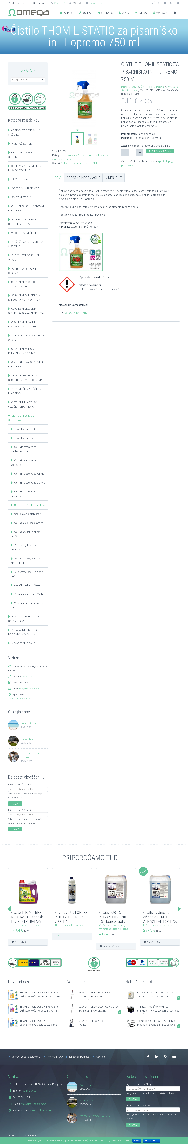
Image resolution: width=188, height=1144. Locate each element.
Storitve (86, 12)
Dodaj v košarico (161, 150)
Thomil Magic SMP (24, 438)
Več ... (58, 936)
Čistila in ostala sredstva (74, 163)
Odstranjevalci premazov (27, 513)
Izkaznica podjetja (79, 1056)
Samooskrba (27, 739)
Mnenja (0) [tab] (113, 178)
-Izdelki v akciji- (21, 179)
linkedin (165, 3)
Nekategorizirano (23, 643)
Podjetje (67, 12)
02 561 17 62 (59, 3)
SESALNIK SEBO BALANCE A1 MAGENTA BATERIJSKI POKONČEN (95, 996)
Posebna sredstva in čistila (28, 594)
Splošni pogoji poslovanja (25, 1056)
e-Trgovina (107, 12)
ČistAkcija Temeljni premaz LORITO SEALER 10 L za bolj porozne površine (157, 996)
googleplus (171, 3)
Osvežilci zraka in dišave (27, 585)
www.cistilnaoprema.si (19, 698)
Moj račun (161, 12)
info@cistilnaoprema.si (98, 3)
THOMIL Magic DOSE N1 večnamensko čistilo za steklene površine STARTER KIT (38, 1024)
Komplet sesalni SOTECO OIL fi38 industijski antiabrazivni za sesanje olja (156, 1024)
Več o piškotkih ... (151, 1141)
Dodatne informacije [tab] (83, 178)
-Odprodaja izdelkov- (25, 188)
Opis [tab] (57, 178)
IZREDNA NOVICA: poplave (30, 755)
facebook (158, 3)
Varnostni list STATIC (76, 312)
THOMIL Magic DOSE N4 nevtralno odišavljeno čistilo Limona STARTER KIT (40, 996)
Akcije (125, 12)
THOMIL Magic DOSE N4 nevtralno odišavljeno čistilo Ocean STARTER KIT (39, 1010)
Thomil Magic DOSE (25, 429)
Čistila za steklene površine (28, 522)
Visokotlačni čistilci (25, 232)
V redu (136, 1141)
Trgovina (134, 86)
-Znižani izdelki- (21, 197)
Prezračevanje (21, 143)
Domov (125, 86)
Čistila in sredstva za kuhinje (29, 473)
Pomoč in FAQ (55, 1056)
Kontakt (142, 12)
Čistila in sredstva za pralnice (29, 482)
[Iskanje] (152, 3)
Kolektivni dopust (29, 723)
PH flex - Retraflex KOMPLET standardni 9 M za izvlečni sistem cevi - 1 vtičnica (158, 1010)
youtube (178, 3)
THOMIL (93, 163)
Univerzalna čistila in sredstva (80, 155)
